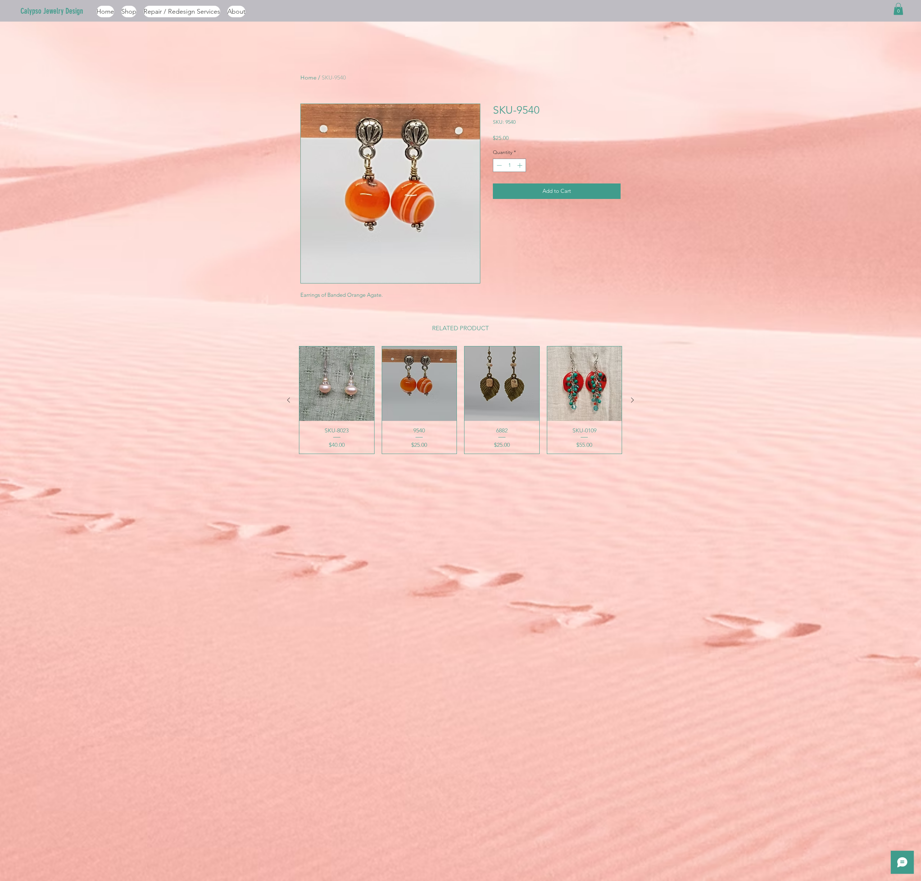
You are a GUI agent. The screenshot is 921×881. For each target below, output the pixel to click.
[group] (460, 400)
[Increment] (520, 165)
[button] (898, 9)
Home (308, 77)
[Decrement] (498, 165)
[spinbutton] (509, 165)
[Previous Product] (288, 400)
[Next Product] (632, 400)
